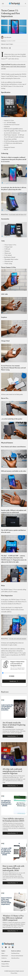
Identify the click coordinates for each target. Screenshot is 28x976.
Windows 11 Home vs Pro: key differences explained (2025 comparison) (13, 918)
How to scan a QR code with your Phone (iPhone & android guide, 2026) (13, 868)
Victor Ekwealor (7, 37)
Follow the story (12, 736)
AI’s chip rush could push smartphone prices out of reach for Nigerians (18, 638)
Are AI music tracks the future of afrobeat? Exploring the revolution (18, 214)
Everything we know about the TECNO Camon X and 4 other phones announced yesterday (13, 66)
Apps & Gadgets (9, 44)
